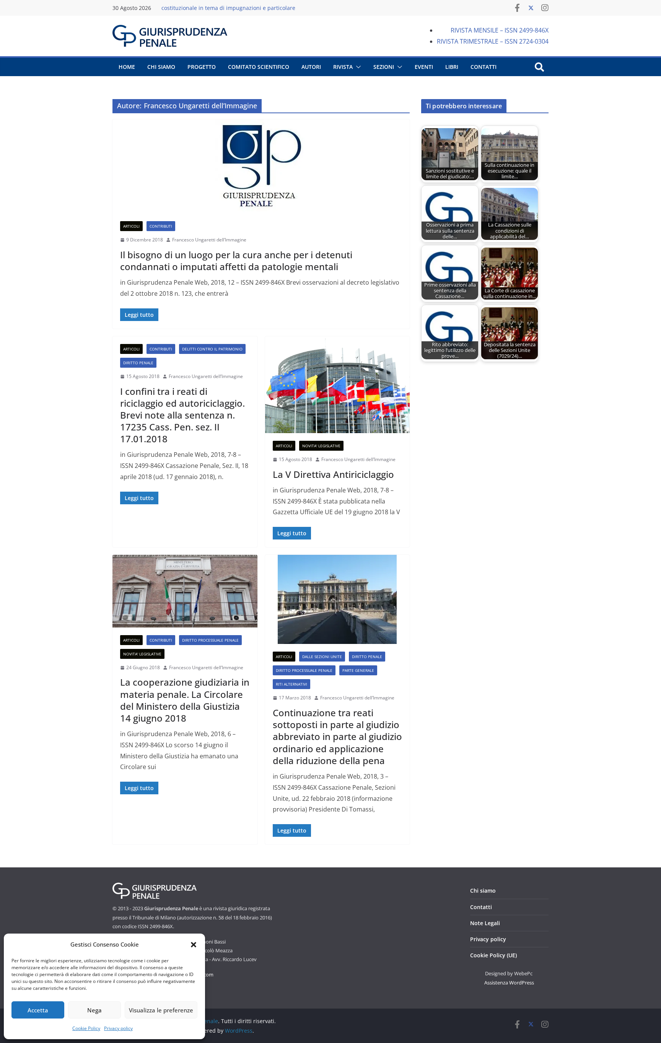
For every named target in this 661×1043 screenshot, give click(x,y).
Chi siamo (483, 890)
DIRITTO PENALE (138, 362)
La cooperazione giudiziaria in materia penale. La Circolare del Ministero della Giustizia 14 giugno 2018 (184, 700)
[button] (193, 944)
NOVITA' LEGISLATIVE (321, 445)
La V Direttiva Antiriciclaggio (333, 474)
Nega (94, 1010)
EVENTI (424, 66)
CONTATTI (484, 66)
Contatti (481, 907)
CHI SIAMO (161, 66)
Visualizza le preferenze (161, 1010)
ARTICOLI (131, 226)
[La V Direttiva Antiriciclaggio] (337, 384)
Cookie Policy (86, 1028)
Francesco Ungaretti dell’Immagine (209, 239)
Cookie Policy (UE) (493, 955)
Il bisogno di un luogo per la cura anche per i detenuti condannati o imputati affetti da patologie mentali (236, 260)
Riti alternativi (291, 684)
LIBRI (451, 66)
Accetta (38, 1010)
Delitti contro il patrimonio (212, 349)
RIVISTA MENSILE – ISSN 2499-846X (500, 30)
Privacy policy (118, 1028)
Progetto (201, 66)
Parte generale (358, 670)
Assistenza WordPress (509, 982)
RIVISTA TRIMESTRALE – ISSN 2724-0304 (493, 41)
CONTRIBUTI (161, 226)
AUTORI (311, 66)
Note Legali (485, 923)
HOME (127, 66)
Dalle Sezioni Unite (322, 656)
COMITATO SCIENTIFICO (258, 66)
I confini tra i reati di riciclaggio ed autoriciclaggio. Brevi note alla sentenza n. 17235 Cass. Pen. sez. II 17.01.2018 (182, 415)
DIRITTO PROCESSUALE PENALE (210, 640)
